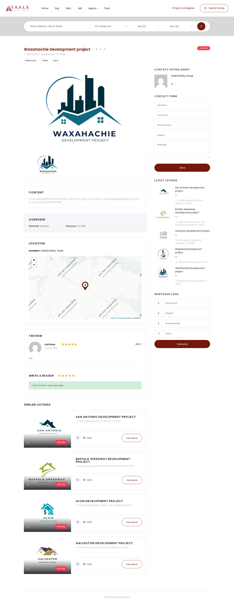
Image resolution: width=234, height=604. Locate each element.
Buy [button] (57, 8)
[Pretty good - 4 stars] (70, 375)
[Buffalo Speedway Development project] (85, 471)
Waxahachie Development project (57, 49)
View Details (132, 438)
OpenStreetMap (125, 318)
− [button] (34, 265)
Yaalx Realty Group (182, 75)
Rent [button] (68, 8)
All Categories (103, 26)
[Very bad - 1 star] (59, 375)
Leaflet (113, 318)
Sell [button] (80, 8)
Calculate (182, 344)
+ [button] (34, 260)
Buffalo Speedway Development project (187, 211)
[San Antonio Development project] (85, 429)
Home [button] (45, 8)
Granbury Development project (192, 230)
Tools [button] (107, 8)
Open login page (55, 385)
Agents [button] (92, 8)
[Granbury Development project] (163, 236)
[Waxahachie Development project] (163, 273)
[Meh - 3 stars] (66, 375)
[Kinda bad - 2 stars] (63, 375)
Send (182, 167)
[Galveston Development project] (85, 555)
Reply (139, 344)
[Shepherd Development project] (163, 254)
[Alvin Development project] (85, 513)
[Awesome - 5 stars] (73, 375)
